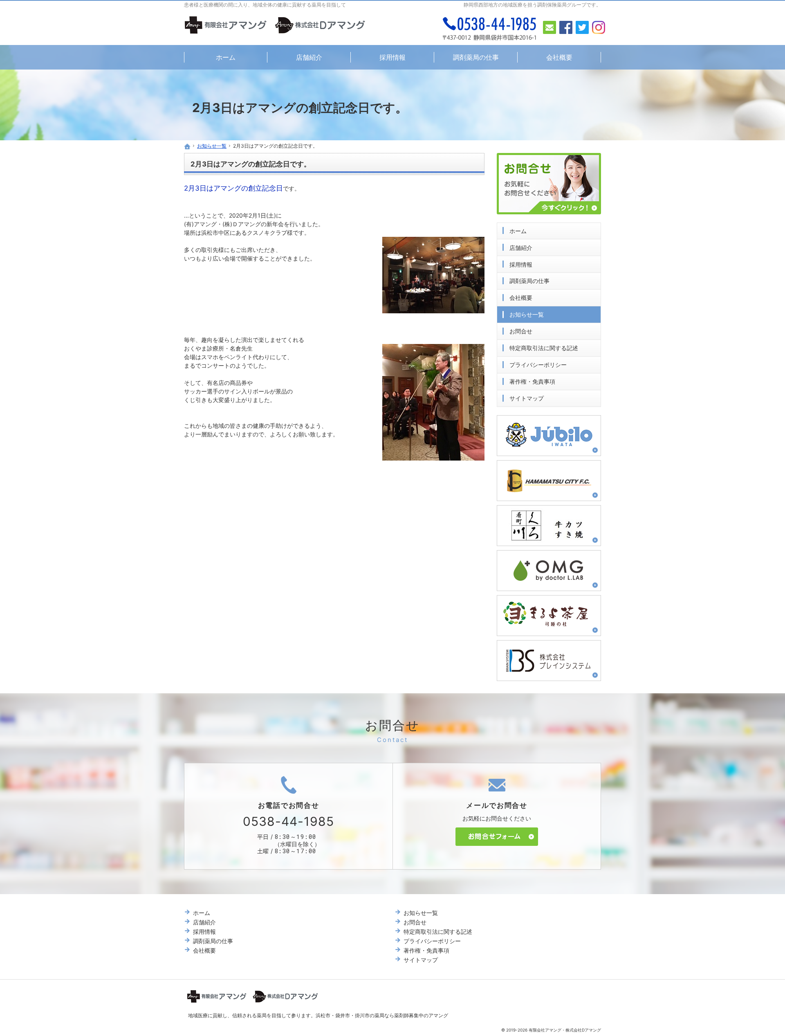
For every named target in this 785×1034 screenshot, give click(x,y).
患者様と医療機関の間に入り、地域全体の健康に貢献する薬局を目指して (265, 5)
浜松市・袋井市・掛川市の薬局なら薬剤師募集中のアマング (382, 1015)
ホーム (518, 230)
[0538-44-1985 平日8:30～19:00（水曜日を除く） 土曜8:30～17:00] (490, 28)
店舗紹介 (520, 247)
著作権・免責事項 (532, 381)
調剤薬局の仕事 (529, 280)
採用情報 (520, 264)
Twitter (582, 27)
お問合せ (520, 331)
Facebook (565, 27)
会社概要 (520, 297)
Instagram (598, 27)
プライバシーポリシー (538, 364)
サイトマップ (526, 398)
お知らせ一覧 (526, 314)
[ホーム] (187, 146)
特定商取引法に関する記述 (543, 347)
